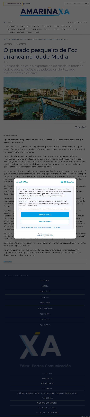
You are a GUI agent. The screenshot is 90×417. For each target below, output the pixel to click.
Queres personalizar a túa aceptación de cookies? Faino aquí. (40, 227)
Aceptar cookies (45, 215)
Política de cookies (45, 234)
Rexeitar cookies (45, 222)
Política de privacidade (45, 236)
